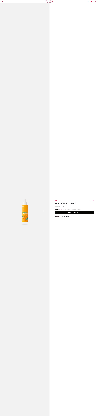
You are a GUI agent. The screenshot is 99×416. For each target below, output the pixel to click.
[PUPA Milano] (49, 1)
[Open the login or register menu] (91, 2)
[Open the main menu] (2, 2)
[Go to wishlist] (93, 2)
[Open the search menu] (88, 2)
